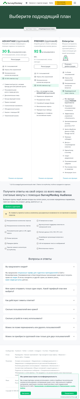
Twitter (24, 351)
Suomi (17, 380)
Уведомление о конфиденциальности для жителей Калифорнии (35, 363)
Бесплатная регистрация (61, 3)
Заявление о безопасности (49, 366)
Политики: (9, 361)
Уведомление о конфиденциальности (47, 386)
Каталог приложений (31, 355)
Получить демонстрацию (70, 65)
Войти (51, 3)
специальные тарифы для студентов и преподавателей (37, 273)
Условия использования (22, 361)
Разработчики (53, 351)
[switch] (24, 28)
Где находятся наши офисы (48, 355)
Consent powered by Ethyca (68, 397)
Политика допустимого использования (27, 366)
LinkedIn (30, 351)
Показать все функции (15, 178)
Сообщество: (10, 351)
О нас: (8, 355)
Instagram (38, 351)
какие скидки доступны (13, 280)
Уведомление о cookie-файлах (25, 373)
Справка (27, 357)
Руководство (19, 355)
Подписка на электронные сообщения (27, 370)
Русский (17, 383)
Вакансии (62, 355)
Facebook (18, 351)
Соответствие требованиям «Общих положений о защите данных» (36, 368)
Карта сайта (19, 357)
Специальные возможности (50, 370)
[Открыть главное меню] (75, 3)
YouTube (45, 351)
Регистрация (15, 59)
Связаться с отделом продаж (38, 3)
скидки (14, 277)
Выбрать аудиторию (13, 207)
